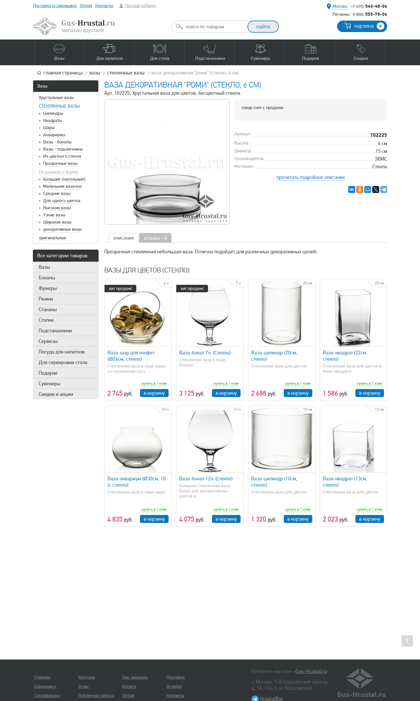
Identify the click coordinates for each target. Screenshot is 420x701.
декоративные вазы (62, 229)
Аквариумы (54, 135)
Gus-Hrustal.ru (311, 671)
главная (63, 73)
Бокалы (47, 278)
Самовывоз (45, 686)
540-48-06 (369, 6)
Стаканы (48, 309)
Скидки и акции (56, 394)
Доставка (175, 677)
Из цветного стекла (62, 156)
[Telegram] (383, 189)
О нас (83, 686)
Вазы (42, 86)
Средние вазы (56, 193)
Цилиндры (53, 113)
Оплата (129, 686)
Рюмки (46, 299)
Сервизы (48, 341)
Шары (49, 128)
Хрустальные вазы (56, 97)
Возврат (174, 686)
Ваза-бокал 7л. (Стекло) (205, 352)
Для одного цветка (61, 201)
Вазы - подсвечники (62, 149)
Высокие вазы (57, 208)
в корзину (154, 393)
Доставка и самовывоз (55, 6)
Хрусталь (86, 677)
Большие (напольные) (64, 179)
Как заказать (134, 677)
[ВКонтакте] (351, 189)
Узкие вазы (54, 215)
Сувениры (49, 383)
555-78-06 (370, 14)
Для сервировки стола (63, 362)
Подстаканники (55, 330)
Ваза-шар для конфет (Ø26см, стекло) (131, 355)
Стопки (46, 320)
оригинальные (52, 238)
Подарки (48, 373)
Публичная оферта (96, 695)
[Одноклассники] (359, 189)
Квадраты (52, 120)
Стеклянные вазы (59, 106)
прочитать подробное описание (311, 177)
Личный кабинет (140, 6)
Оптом (86, 6)
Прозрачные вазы (60, 163)
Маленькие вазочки (62, 186)
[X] (375, 189)
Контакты (104, 6)
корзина (368, 26)
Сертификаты (47, 695)
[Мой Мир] (367, 189)
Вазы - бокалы (57, 142)
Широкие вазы (57, 222)
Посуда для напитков (62, 352)
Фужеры (48, 288)
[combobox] (214, 27)
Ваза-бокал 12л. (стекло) (206, 478)
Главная (42, 677)
